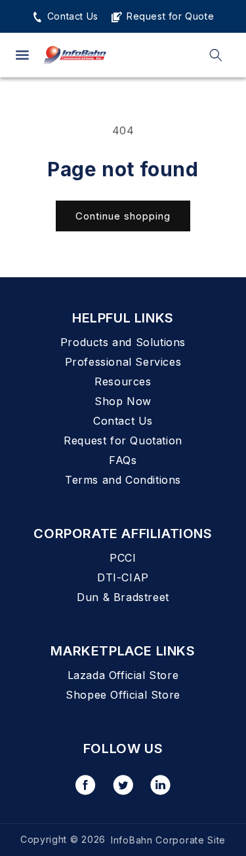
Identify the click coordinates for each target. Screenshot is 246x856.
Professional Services (123, 361)
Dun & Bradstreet (123, 597)
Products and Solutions (123, 342)
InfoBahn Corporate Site (168, 840)
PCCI (123, 557)
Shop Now (123, 401)
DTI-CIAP (123, 577)
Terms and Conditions (123, 479)
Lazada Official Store (123, 675)
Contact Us (71, 16)
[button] (22, 55)
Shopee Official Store (123, 694)
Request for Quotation (123, 440)
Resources (122, 381)
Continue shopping (123, 216)
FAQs (122, 460)
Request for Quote (168, 16)
